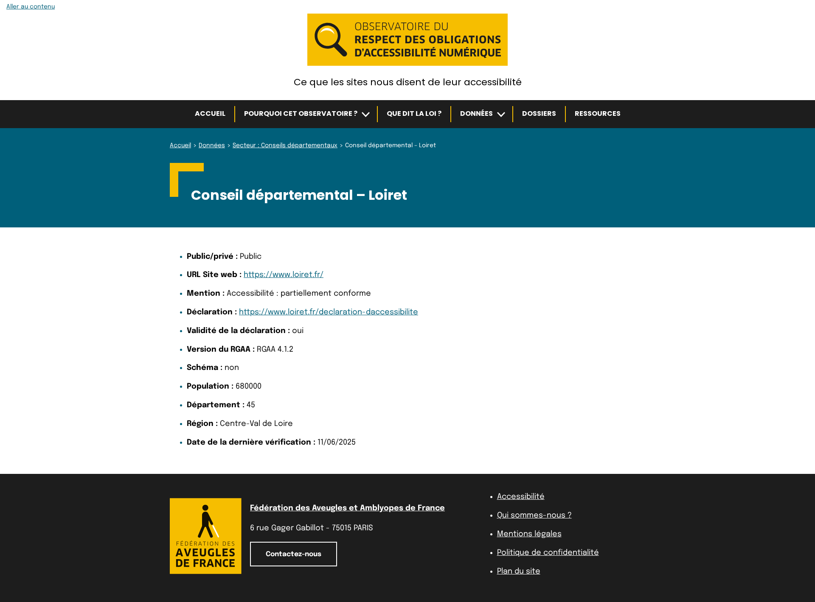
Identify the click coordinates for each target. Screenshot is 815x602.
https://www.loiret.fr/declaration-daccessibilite (328, 312)
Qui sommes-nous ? (534, 515)
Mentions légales (529, 534)
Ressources (598, 113)
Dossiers (539, 113)
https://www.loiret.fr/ (283, 275)
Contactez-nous (293, 554)
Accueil (210, 113)
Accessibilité (521, 497)
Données (476, 113)
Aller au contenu (30, 7)
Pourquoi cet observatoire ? (300, 113)
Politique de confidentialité (548, 553)
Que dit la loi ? (414, 113)
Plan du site (518, 571)
